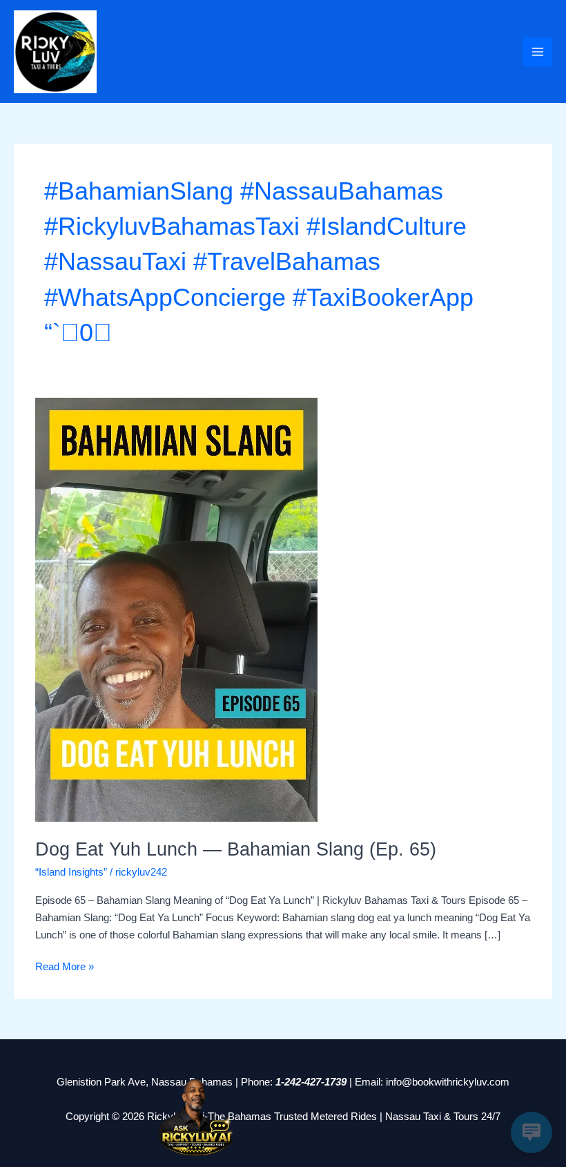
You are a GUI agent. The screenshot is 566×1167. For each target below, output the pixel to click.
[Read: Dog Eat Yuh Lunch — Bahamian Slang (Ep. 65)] (176, 609)
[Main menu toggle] (537, 51)
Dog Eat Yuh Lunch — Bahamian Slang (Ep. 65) (235, 849)
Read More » (64, 965)
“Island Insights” (71, 872)
